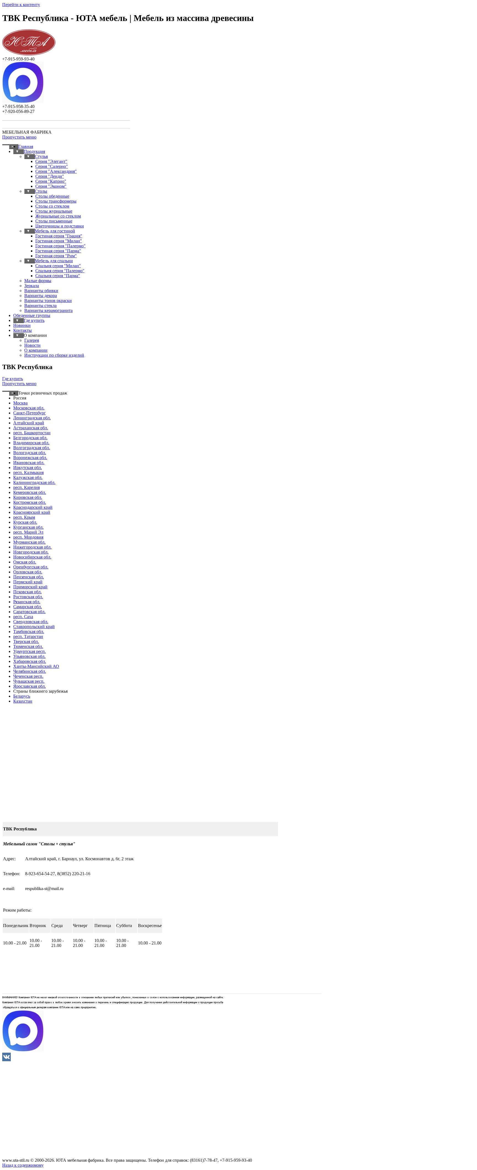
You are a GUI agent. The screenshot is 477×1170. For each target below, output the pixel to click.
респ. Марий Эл (28, 532)
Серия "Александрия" (56, 171)
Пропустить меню (19, 137)
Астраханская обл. (30, 427)
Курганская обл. (28, 527)
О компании (35, 350)
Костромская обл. (29, 502)
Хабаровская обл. (29, 661)
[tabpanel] (238, 869)
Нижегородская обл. (32, 547)
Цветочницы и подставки (59, 226)
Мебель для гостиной (55, 231)
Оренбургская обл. (30, 567)
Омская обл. (24, 562)
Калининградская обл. (34, 482)
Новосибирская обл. (32, 557)
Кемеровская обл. (29, 492)
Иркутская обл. (27, 467)
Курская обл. (25, 522)
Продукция (34, 151)
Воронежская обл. (30, 457)
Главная (25, 146)
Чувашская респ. (28, 681)
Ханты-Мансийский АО (36, 666)
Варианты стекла (40, 305)
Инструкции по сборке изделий (54, 355)
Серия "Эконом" (51, 186)
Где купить (34, 320)
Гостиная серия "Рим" (56, 255)
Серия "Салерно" (51, 166)
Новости (32, 345)
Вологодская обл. (29, 452)
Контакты (22, 330)
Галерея (31, 340)
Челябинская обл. (29, 671)
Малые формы (37, 280)
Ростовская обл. (28, 596)
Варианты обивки (41, 290)
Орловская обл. (27, 572)
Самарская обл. (27, 606)
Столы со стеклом (52, 206)
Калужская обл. (28, 477)
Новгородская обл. (31, 552)
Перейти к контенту (21, 4)
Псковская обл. (27, 591)
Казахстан (22, 701)
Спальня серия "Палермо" (59, 270)
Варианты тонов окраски (48, 300)
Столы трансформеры (55, 201)
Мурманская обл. (29, 542)
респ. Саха (23, 616)
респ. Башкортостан (32, 432)
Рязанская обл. (26, 601)
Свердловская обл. (30, 621)
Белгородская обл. (30, 437)
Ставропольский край (34, 626)
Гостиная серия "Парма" (58, 250)
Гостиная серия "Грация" (58, 236)
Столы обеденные (52, 196)
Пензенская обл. (28, 577)
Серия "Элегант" (51, 161)
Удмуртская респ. (29, 651)
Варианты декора (40, 295)
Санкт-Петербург (29, 413)
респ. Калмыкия (28, 472)
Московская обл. (28, 408)
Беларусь (21, 696)
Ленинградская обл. (32, 417)
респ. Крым (24, 517)
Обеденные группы (31, 315)
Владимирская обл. (31, 442)
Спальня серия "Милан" (58, 265)
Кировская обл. (27, 497)
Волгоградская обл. (31, 447)
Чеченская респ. (28, 676)
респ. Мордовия (28, 537)
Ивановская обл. (28, 462)
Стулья (41, 156)
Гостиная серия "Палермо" (60, 245)
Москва (20, 403)
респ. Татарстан (28, 636)
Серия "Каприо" (50, 181)
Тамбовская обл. (28, 631)
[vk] (6, 1057)
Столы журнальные (53, 211)
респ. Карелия (26, 487)
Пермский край (28, 581)
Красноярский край (31, 512)
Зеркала (31, 285)
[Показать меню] (5, 144)
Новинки (22, 325)
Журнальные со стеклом (58, 216)
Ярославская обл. (29, 686)
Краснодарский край (32, 507)
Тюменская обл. (28, 646)
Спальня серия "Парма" (57, 275)
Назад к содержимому (23, 1165)
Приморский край (30, 586)
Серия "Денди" (49, 176)
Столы (41, 191)
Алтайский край (28, 422)
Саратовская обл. (29, 611)
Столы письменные (53, 221)
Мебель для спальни (54, 260)
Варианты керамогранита (48, 310)
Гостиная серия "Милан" (58, 241)
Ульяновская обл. (29, 656)
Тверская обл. (26, 641)
